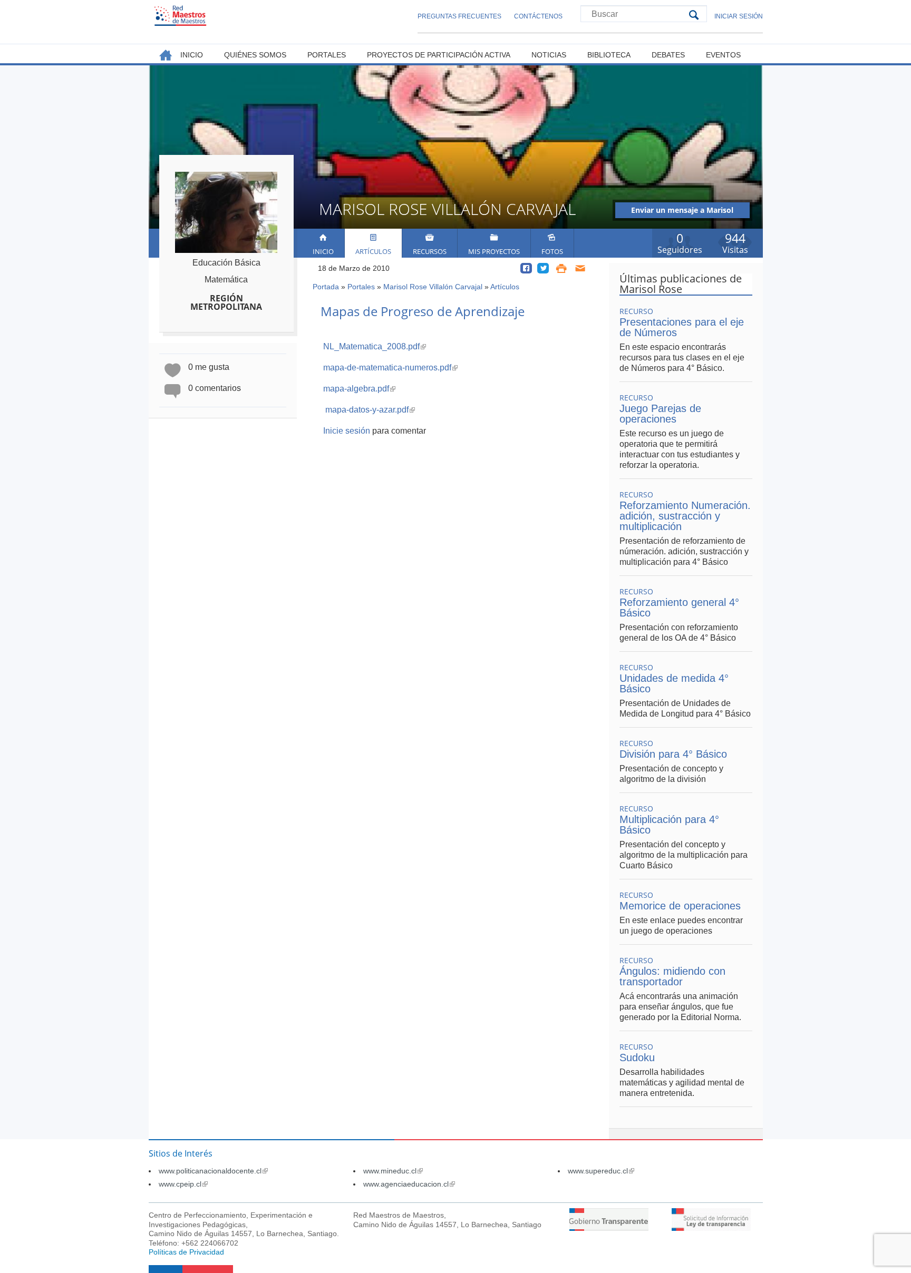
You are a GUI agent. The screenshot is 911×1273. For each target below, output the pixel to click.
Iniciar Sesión (738, 16)
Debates (668, 55)
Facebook (526, 268)
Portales (361, 286)
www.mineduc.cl (393, 1171)
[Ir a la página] (608, 1227)
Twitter (543, 268)
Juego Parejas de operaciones (660, 414)
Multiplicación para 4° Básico (669, 825)
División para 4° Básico (673, 754)
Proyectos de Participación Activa (438, 55)
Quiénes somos (255, 55)
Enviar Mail (581, 268)
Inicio (323, 251)
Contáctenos (538, 16)
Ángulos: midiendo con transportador (672, 976)
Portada (326, 286)
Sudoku (637, 1057)
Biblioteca (609, 55)
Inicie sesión (346, 430)
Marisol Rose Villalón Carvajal (432, 286)
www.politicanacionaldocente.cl (213, 1171)
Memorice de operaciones (680, 906)
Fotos (552, 251)
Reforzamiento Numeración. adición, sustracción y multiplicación (685, 516)
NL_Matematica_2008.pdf (374, 346)
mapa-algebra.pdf (359, 388)
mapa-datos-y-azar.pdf (370, 409)
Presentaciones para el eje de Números (681, 327)
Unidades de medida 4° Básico (674, 683)
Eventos (723, 55)
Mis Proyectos (494, 251)
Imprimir (561, 268)
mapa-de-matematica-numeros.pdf (390, 367)
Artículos (373, 251)
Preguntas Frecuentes (459, 16)
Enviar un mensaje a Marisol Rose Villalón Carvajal (682, 211)
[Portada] (180, 15)
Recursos (430, 251)
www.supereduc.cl (601, 1171)
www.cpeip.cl (183, 1184)
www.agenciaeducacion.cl (409, 1184)
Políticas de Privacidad (186, 1252)
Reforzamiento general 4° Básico (679, 607)
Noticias (548, 55)
